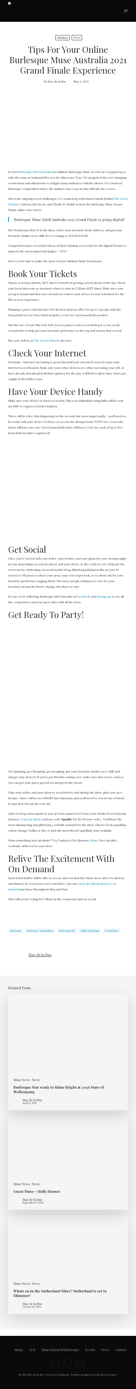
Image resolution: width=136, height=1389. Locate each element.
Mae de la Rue (57, 81)
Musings (62, 37)
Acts (32, 1349)
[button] (126, 11)
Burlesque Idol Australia (35, 172)
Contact (121, 1349)
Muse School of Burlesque (60, 1349)
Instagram (104, 596)
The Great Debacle (46, 340)
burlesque (15, 930)
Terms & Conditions (57, 1374)
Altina (94, 840)
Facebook (83, 596)
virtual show (112, 930)
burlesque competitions (40, 930)
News (76, 37)
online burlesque (89, 930)
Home (19, 1349)
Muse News (21, 1079)
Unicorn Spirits (31, 819)
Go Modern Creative (104, 1374)
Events (90, 1349)
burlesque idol (67, 930)
